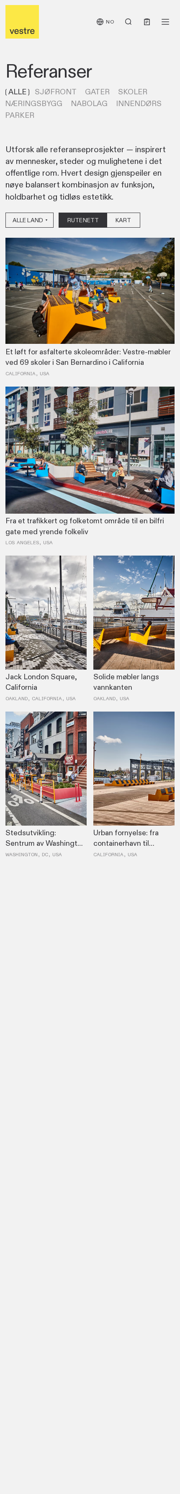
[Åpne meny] (165, 22)
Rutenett (83, 220)
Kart (123, 220)
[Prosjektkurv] (147, 22)
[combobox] (29, 220)
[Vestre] (22, 22)
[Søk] (128, 22)
